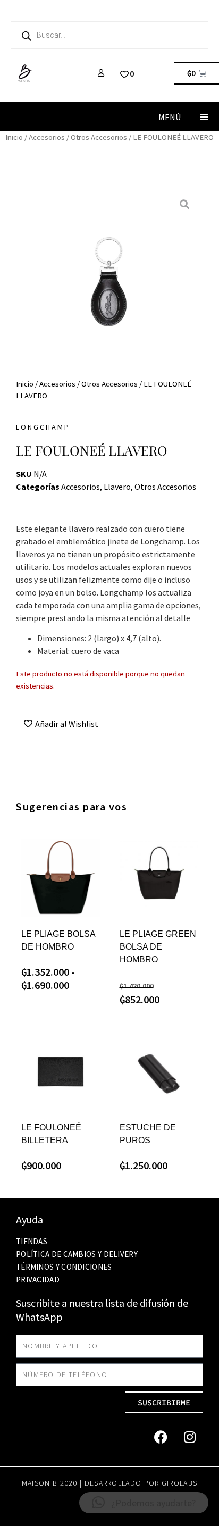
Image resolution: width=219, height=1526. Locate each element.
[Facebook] (160, 1436)
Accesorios (47, 137)
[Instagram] (189, 1436)
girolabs (179, 1483)
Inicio (14, 137)
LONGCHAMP (43, 427)
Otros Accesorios (99, 137)
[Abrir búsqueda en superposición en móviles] (109, 35)
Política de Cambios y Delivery (77, 1254)
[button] (204, 116)
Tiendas (31, 1241)
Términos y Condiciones (64, 1267)
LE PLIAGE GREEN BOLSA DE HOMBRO (158, 946)
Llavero (117, 486)
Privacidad (38, 1280)
